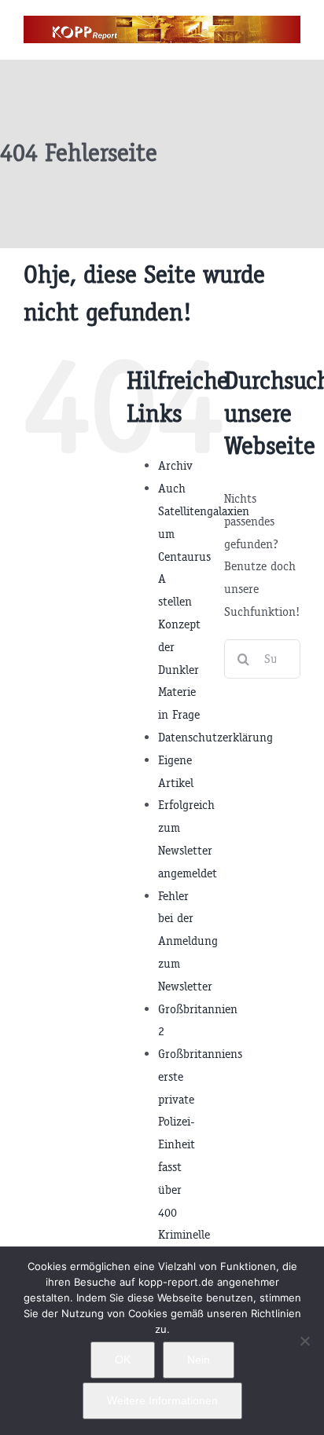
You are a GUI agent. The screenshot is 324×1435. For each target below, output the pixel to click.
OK (123, 1359)
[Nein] (304, 1341)
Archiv (175, 465)
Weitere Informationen (162, 1400)
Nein (198, 1359)
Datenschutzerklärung (215, 737)
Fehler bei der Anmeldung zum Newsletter (188, 941)
